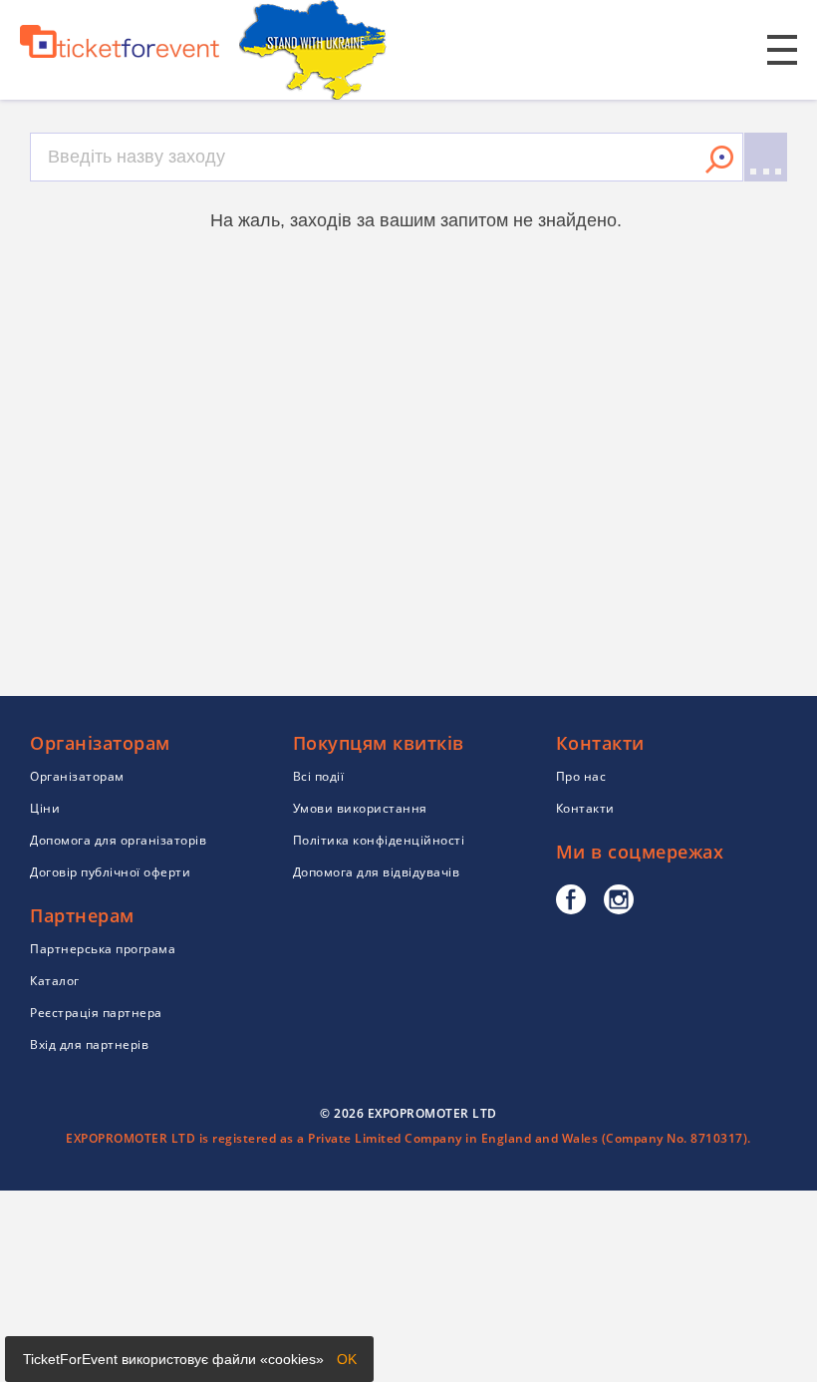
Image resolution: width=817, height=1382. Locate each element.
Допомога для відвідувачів (376, 872)
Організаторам (77, 776)
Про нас (581, 776)
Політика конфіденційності (379, 840)
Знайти (719, 159)
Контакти (585, 808)
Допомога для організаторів (118, 840)
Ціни (45, 808)
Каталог (55, 980)
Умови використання (360, 808)
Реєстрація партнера (96, 1012)
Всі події (319, 776)
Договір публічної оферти (110, 872)
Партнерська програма (102, 948)
